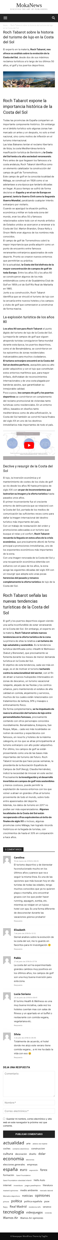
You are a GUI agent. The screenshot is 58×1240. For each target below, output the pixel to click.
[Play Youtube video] (29, 445)
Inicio (5, 25)
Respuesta (18, 921)
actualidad (13, 1142)
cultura (8, 1153)
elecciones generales (14, 1164)
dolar (42, 1153)
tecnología (13, 1211)
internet (7, 1185)
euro (23, 1169)
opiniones (42, 1195)
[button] (5, 18)
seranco (47, 1206)
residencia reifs (35, 1207)
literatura (48, 1185)
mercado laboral (46, 1190)
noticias (27, 1195)
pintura (6, 1202)
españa (10, 1169)
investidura (18, 1185)
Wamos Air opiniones (31, 1217)
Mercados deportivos (11, 1196)
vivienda (48, 1213)
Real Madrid (18, 1206)
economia (13, 1158)
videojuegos (34, 1212)
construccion (38, 1148)
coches (6, 1148)
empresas (32, 1164)
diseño (32, 1153)
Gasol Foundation (23, 1175)
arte (28, 1143)
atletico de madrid (40, 1144)
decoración (21, 1153)
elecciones (30, 1160)
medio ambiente (29, 1190)
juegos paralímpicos (33, 1185)
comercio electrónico (21, 1149)
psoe (46, 1201)
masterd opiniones (10, 1190)
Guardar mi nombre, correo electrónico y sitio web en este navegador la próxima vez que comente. (27, 1122)
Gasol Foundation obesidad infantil (17, 1180)
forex (43, 1169)
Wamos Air (10, 1217)
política (16, 1201)
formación (8, 1175)
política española (33, 1201)
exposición (33, 1170)
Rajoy (5, 1207)
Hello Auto (39, 1180)
